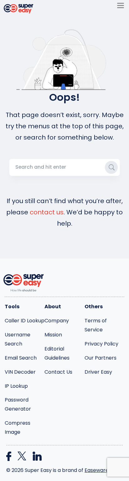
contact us (47, 212)
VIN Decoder (20, 372)
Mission (53, 334)
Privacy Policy (101, 343)
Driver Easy (98, 372)
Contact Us (58, 372)
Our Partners (100, 357)
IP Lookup (16, 386)
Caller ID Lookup (24, 320)
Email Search (21, 357)
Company (56, 320)
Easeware (97, 470)
